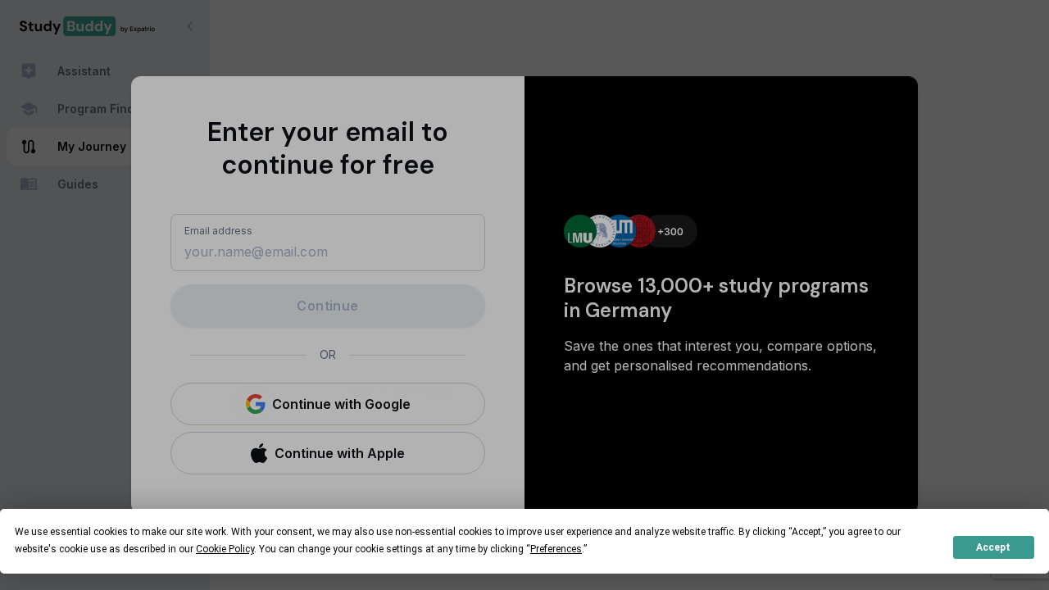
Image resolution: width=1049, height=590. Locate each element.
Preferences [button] (556, 549)
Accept (993, 547)
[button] (328, 404)
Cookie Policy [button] (225, 549)
